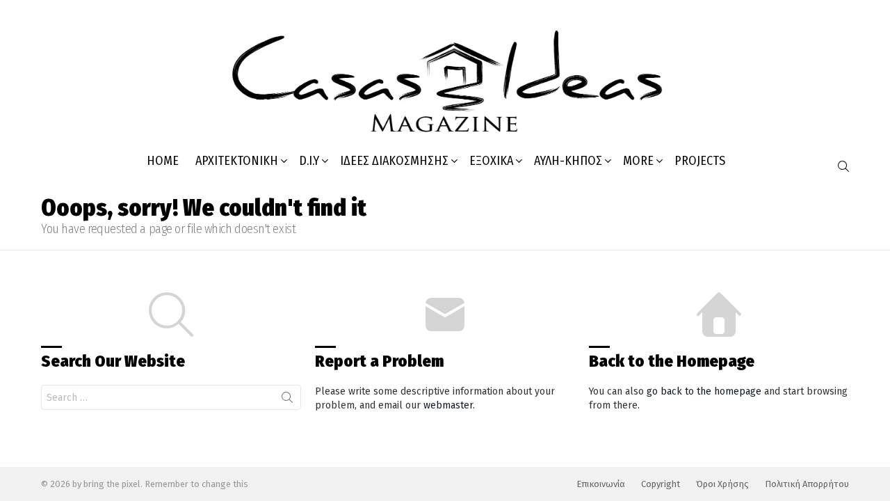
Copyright (660, 484)
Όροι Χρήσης (722, 484)
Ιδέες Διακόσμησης (394, 160)
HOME (163, 160)
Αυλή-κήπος (568, 160)
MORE (638, 160)
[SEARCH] (843, 166)
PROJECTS (699, 160)
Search (287, 400)
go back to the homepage (704, 391)
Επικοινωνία (600, 484)
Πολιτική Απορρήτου (807, 484)
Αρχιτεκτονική (236, 160)
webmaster (448, 405)
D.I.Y (309, 160)
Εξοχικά (491, 160)
